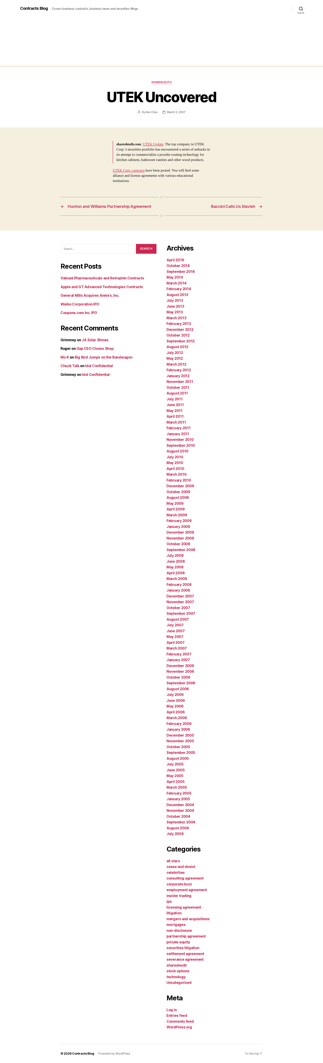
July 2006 (175, 695)
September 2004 (181, 822)
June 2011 (175, 405)
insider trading (179, 896)
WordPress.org (179, 1027)
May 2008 (175, 567)
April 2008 (176, 573)
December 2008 (180, 532)
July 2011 (175, 399)
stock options (178, 971)
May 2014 (175, 277)
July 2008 (175, 555)
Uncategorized (179, 983)
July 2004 (175, 834)
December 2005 (180, 735)
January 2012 (178, 376)
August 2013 (177, 295)
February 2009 (179, 521)
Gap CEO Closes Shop (95, 348)
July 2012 (175, 353)
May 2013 (175, 312)
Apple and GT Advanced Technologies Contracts (102, 287)
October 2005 (178, 747)
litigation (174, 913)
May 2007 (175, 637)
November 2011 (180, 382)
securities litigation (183, 948)
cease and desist (181, 867)
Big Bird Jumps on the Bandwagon (103, 357)
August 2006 (178, 689)
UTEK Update (153, 144)
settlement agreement (185, 954)
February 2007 (179, 654)
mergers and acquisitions (188, 919)
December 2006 (180, 666)
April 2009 (176, 509)
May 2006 (175, 706)
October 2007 (178, 608)
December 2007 (180, 596)
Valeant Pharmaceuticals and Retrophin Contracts (102, 278)
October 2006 (178, 677)
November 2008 (180, 538)
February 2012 (179, 370)
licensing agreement (184, 907)
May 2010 (175, 463)
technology (176, 977)
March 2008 (177, 579)
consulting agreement (185, 878)
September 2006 (181, 683)
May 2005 (175, 776)
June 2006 (176, 700)
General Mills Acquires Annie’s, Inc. (90, 295)
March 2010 (176, 474)
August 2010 (177, 451)
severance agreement (185, 959)
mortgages (176, 925)
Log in (172, 1010)
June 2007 (176, 631)
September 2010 (181, 445)
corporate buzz (179, 884)
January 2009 (178, 527)
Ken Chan (151, 112)
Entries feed (177, 1015)
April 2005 (175, 782)
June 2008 (176, 561)
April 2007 (175, 642)
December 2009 (180, 486)
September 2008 (181, 550)
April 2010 (175, 469)
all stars (173, 861)
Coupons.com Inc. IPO (79, 313)
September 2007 (181, 613)
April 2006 (176, 712)
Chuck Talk (70, 366)
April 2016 (175, 260)
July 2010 (175, 457)
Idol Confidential (99, 366)
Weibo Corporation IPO (80, 304)
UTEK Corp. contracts (129, 170)
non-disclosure (179, 930)
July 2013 (175, 300)
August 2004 (178, 828)
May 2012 (175, 358)
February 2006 (179, 724)
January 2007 (178, 660)
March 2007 (177, 648)
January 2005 (178, 799)
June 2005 (176, 770)
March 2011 (176, 422)
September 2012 (181, 341)
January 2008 (178, 590)
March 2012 (176, 364)
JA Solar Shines (95, 340)
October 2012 (178, 335)
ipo (169, 901)
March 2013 (176, 318)
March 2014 (176, 283)
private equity (178, 942)
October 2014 (178, 266)
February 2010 (179, 480)
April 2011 (175, 416)
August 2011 (177, 393)
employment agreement (187, 890)
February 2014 (179, 289)
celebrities (176, 872)
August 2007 (178, 619)
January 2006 (178, 729)
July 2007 (175, 625)
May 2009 (175, 503)
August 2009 (178, 497)
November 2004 (180, 810)
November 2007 (180, 602)
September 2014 (181, 271)
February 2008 (179, 584)
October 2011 (178, 387)
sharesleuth (161, 82)
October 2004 (178, 816)
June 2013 (175, 306)
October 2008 (178, 544)
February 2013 (179, 324)
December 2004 (180, 805)
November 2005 (180, 741)
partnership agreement (186, 936)
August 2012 (177, 347)
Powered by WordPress (114, 1053)
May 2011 (175, 411)
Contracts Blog (34, 8)
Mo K (65, 357)
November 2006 (180, 671)
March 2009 (177, 515)
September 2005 (181, 753)
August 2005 (178, 758)
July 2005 (175, 764)
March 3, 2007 (176, 112)
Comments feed (180, 1021)
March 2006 (177, 718)
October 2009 (178, 492)
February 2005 (179, 793)
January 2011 (178, 434)
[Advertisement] (161, 42)
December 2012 (180, 329)
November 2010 (180, 439)
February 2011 (179, 428)
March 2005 (177, 787)
